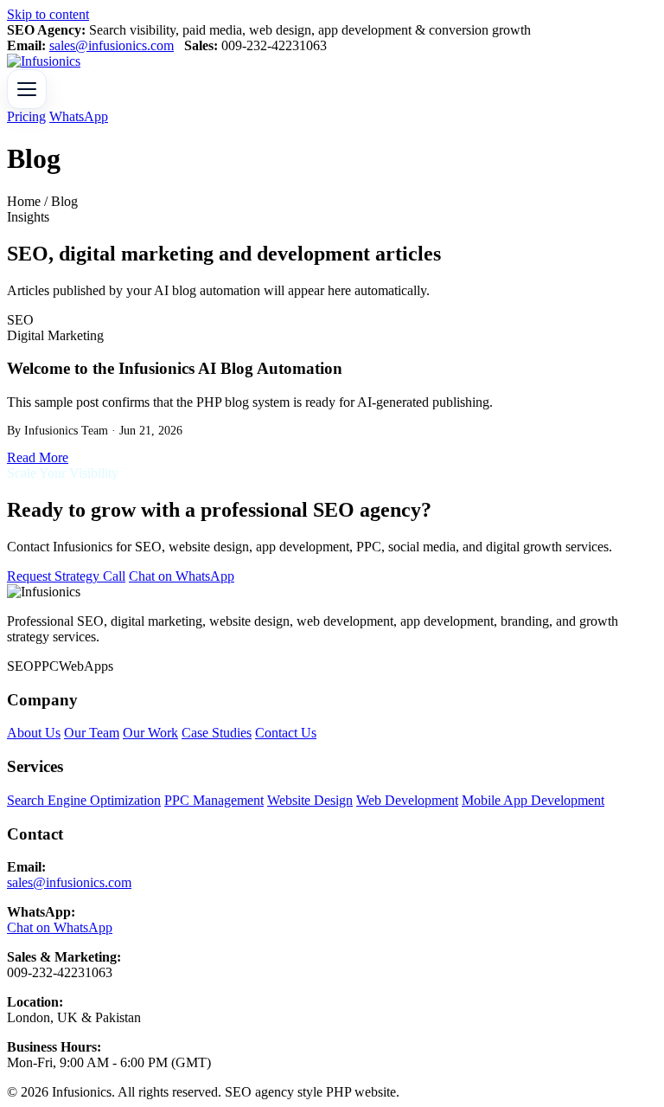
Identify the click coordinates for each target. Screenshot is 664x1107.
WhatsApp (78, 116)
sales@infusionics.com (111, 45)
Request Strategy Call (66, 576)
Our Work (150, 732)
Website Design (310, 800)
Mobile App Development (533, 800)
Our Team (91, 732)
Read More (37, 457)
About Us (34, 732)
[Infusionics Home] (43, 61)
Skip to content (48, 14)
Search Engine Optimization (84, 800)
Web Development (407, 800)
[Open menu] (27, 89)
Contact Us (285, 732)
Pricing (26, 116)
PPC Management (214, 800)
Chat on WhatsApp (181, 576)
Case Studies (217, 732)
